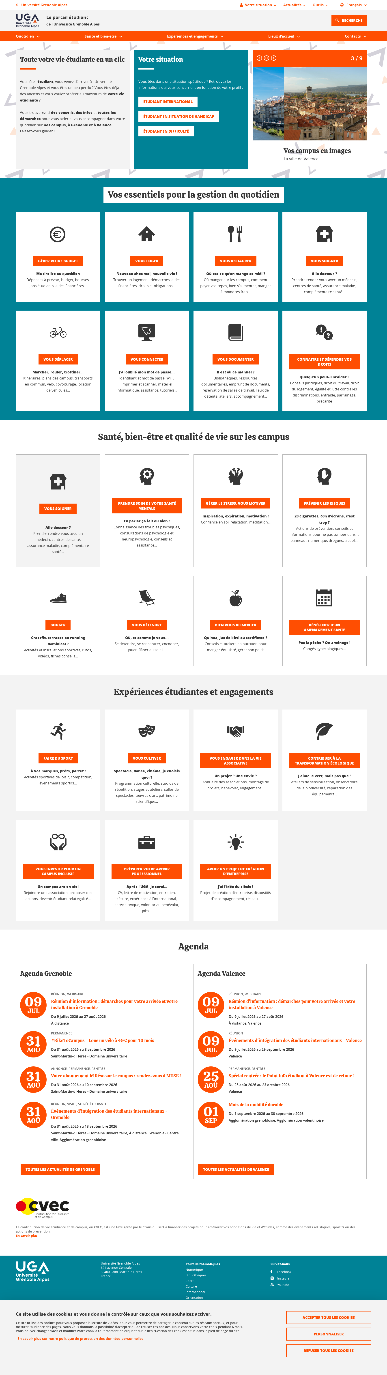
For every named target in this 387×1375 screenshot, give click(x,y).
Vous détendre (147, 624)
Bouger (58, 624)
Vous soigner (324, 260)
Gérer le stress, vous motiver (235, 503)
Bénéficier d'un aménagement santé (324, 627)
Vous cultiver (147, 758)
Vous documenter (235, 359)
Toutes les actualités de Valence (236, 1169)
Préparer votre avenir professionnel (147, 871)
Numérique (194, 1269)
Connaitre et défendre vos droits (324, 362)
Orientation (194, 1297)
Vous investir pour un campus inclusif (58, 871)
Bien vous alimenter (235, 624)
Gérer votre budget (58, 260)
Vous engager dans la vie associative (236, 761)
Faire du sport (58, 758)
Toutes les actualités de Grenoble (60, 1169)
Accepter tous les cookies (329, 1317)
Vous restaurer (236, 260)
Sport (190, 1281)
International (195, 1292)
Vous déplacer (58, 359)
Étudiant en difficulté (166, 131)
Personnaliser (329, 1334)
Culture (191, 1286)
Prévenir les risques (324, 503)
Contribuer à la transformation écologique (324, 761)
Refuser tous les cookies (329, 1350)
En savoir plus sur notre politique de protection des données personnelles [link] (80, 1339)
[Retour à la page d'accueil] (27, 20)
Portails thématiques (203, 1264)
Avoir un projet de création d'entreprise (235, 871)
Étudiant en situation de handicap (178, 116)
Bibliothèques (196, 1275)
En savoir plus (26, 1235)
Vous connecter (147, 359)
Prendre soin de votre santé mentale (147, 506)
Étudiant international (168, 101)
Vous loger (146, 260)
